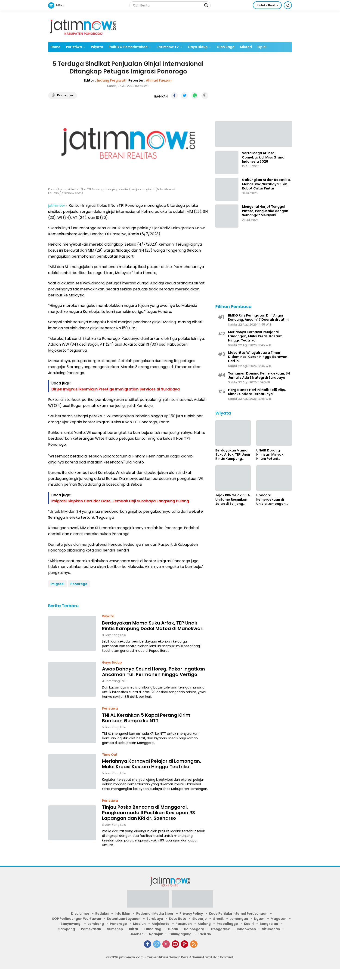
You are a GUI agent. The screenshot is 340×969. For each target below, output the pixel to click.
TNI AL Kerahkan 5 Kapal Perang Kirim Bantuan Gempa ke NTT (146, 717)
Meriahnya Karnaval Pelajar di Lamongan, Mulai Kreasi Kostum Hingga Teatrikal (151, 763)
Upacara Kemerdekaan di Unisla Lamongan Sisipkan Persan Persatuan (271, 499)
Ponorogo (78, 584)
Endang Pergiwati (111, 80)
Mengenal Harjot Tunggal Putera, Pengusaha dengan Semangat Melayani (265, 210)
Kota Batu (177, 918)
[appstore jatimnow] (192, 900)
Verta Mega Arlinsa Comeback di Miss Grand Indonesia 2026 (263, 157)
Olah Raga (226, 47)
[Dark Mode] (288, 5)
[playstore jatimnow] (148, 900)
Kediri (249, 923)
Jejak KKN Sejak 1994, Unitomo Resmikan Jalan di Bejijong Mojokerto (233, 499)
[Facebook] (147, 944)
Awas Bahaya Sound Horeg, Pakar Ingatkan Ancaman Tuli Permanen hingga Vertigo (153, 671)
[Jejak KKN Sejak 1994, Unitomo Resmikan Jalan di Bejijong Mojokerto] (233, 478)
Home (55, 47)
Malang (204, 923)
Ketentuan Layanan (123, 918)
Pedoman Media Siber (154, 913)
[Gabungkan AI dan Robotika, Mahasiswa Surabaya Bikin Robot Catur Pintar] (226, 189)
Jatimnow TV (168, 47)
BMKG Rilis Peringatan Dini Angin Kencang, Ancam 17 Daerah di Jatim (258, 317)
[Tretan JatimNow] (253, 133)
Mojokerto (161, 923)
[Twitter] (157, 944)
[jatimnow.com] (82, 26)
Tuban (172, 929)
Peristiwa (74, 47)
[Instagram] (166, 944)
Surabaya (154, 918)
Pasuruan (184, 923)
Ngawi (259, 918)
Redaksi (102, 913)
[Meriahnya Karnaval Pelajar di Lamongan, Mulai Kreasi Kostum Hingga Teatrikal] (72, 771)
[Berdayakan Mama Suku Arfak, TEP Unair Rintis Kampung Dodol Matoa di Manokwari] (72, 633)
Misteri (246, 47)
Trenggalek (220, 929)
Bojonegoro (194, 929)
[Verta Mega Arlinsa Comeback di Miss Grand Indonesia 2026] (226, 162)
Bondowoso (246, 929)
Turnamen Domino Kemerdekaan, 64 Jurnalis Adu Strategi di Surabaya (259, 375)
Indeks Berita (267, 5)
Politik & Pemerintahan (128, 47)
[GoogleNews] (184, 944)
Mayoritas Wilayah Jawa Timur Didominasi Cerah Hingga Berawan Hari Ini (257, 356)
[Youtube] (175, 944)
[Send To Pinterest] (204, 95)
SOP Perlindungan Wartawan (76, 918)
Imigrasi (57, 584)
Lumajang (152, 929)
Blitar (133, 929)
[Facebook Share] (174, 95)
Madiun (139, 923)
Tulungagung (180, 934)
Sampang (66, 929)
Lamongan (239, 918)
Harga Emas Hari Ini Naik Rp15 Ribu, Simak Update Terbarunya (257, 391)
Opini (261, 47)
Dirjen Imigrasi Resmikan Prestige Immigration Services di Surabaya (115, 389)
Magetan (278, 918)
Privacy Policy (191, 913)
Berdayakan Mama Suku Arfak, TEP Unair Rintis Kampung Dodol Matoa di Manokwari (153, 625)
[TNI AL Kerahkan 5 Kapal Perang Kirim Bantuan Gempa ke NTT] (72, 725)
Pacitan (204, 934)
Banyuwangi (71, 923)
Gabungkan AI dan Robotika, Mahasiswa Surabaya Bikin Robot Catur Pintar (266, 184)
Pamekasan (91, 929)
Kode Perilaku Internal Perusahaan (238, 913)
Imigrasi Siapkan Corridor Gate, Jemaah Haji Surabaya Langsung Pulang (120, 501)
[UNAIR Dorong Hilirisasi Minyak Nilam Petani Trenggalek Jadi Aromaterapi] (274, 433)
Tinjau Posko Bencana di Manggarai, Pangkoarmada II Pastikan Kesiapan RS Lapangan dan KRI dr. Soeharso (148, 812)
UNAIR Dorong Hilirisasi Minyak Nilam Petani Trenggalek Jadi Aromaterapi (270, 454)
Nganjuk (156, 934)
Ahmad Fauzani (159, 80)
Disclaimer (80, 913)
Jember (136, 934)
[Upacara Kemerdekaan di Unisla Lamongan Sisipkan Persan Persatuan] (274, 478)
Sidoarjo (199, 918)
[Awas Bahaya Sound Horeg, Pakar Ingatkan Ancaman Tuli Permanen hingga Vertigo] (72, 679)
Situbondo (271, 929)
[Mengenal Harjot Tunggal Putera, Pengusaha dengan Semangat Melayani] (226, 216)
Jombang (95, 923)
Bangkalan (269, 923)
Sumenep (115, 929)
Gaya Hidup (198, 47)
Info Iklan (122, 913)
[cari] (206, 5)
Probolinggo (227, 923)
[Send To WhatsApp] (194, 95)
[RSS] (194, 944)
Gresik (218, 918)
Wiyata (97, 47)
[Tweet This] (184, 95)
